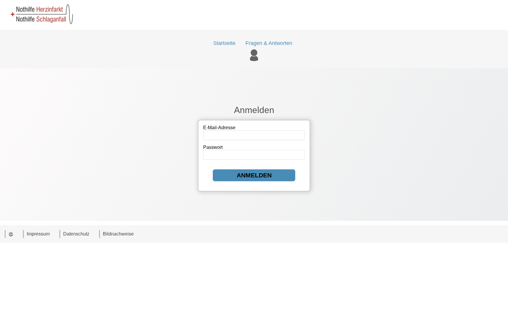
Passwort (213, 147)
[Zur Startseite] (39, 27)
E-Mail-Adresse (219, 127)
